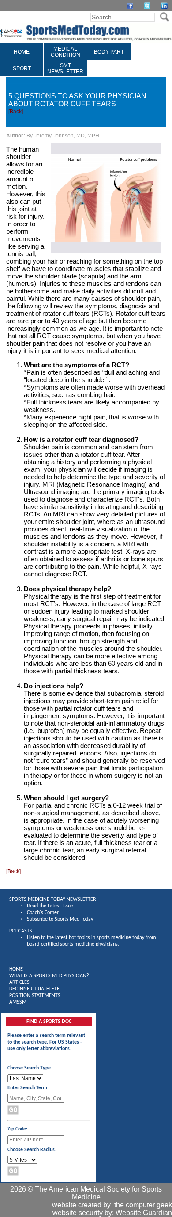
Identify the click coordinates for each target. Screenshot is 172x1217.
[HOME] (22, 58)
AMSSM (17, 1002)
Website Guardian (144, 1213)
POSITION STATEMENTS (34, 995)
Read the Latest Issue (50, 906)
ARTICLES (19, 982)
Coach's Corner (43, 912)
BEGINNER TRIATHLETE (34, 989)
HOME (16, 969)
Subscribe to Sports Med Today (60, 919)
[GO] (164, 17)
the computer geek (143, 1205)
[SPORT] (22, 75)
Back (16, 111)
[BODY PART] (109, 58)
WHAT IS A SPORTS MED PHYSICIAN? (49, 976)
